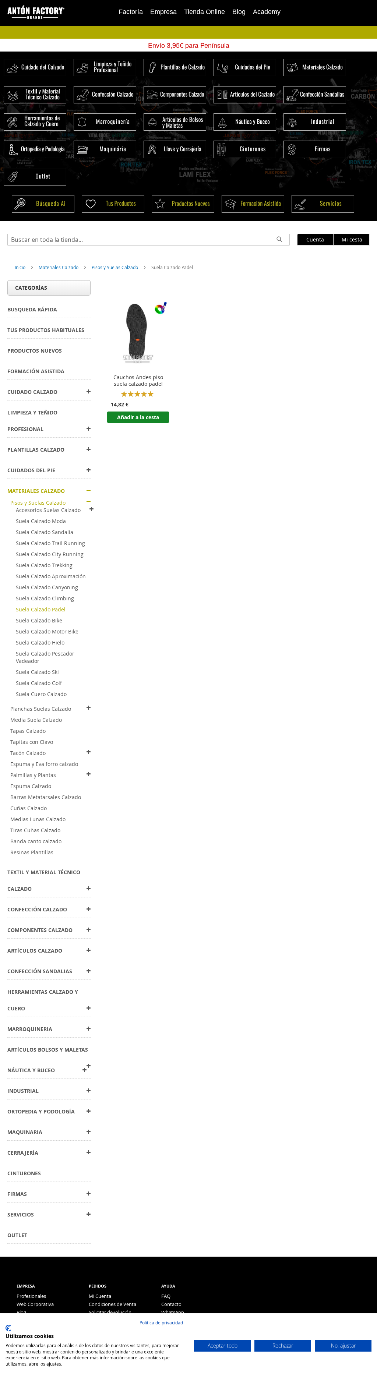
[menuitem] (32, 309)
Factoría (131, 11)
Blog (239, 11)
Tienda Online (204, 11)
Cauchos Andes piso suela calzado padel (138, 381)
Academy (267, 11)
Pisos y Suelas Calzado (115, 267)
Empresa (163, 11)
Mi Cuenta (100, 1296)
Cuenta (315, 239)
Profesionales (31, 1296)
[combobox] (148, 240)
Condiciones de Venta (112, 1304)
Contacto (171, 1304)
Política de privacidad (161, 1322)
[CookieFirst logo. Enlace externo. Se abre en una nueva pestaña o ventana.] (8, 1328)
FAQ (165, 1296)
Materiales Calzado (59, 267)
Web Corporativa (35, 1304)
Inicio (21, 267)
